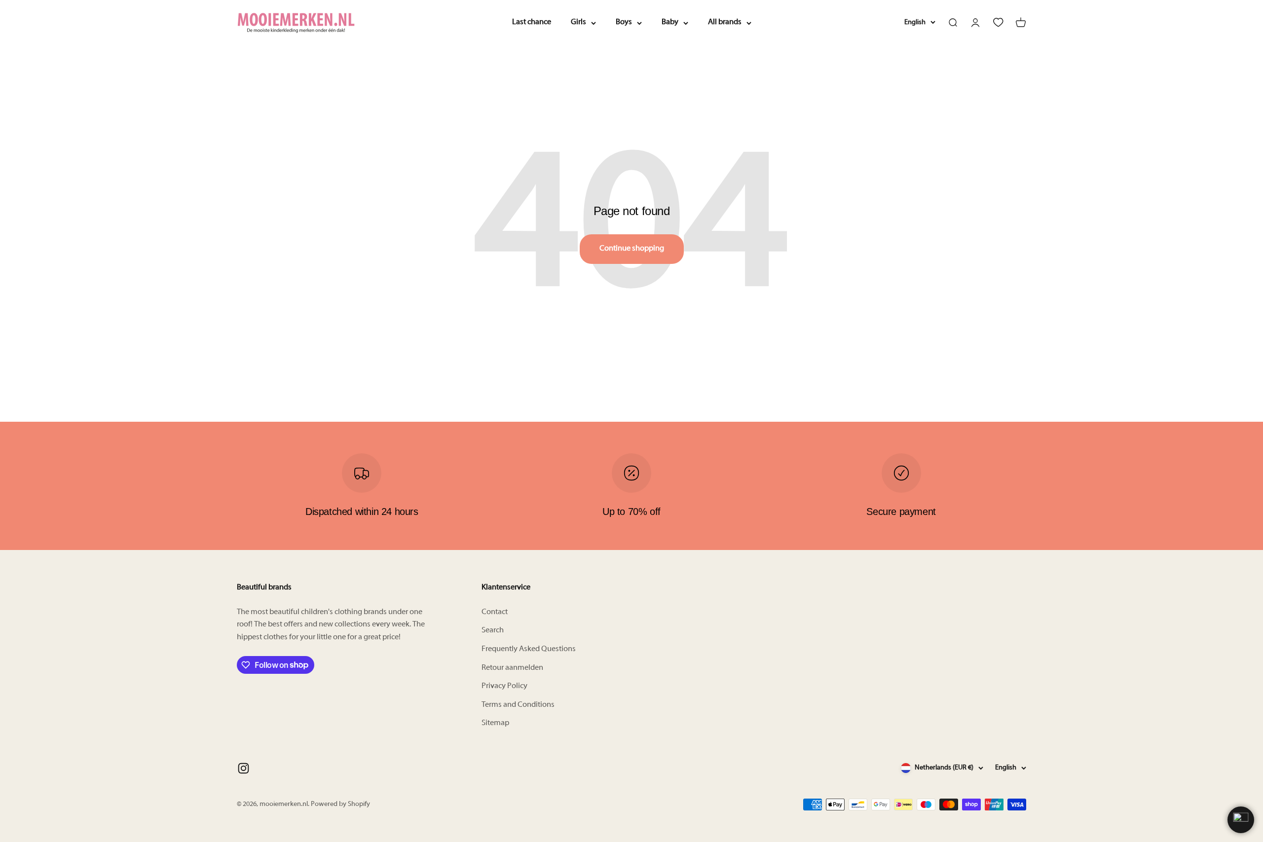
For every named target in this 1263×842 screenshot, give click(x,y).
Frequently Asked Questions (529, 649)
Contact (495, 612)
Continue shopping (631, 249)
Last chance (531, 22)
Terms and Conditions (518, 705)
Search (493, 630)
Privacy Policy (504, 686)
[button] (1240, 819)
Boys (624, 22)
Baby (670, 22)
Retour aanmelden (512, 668)
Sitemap (495, 723)
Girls (578, 22)
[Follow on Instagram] (243, 768)
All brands (725, 22)
